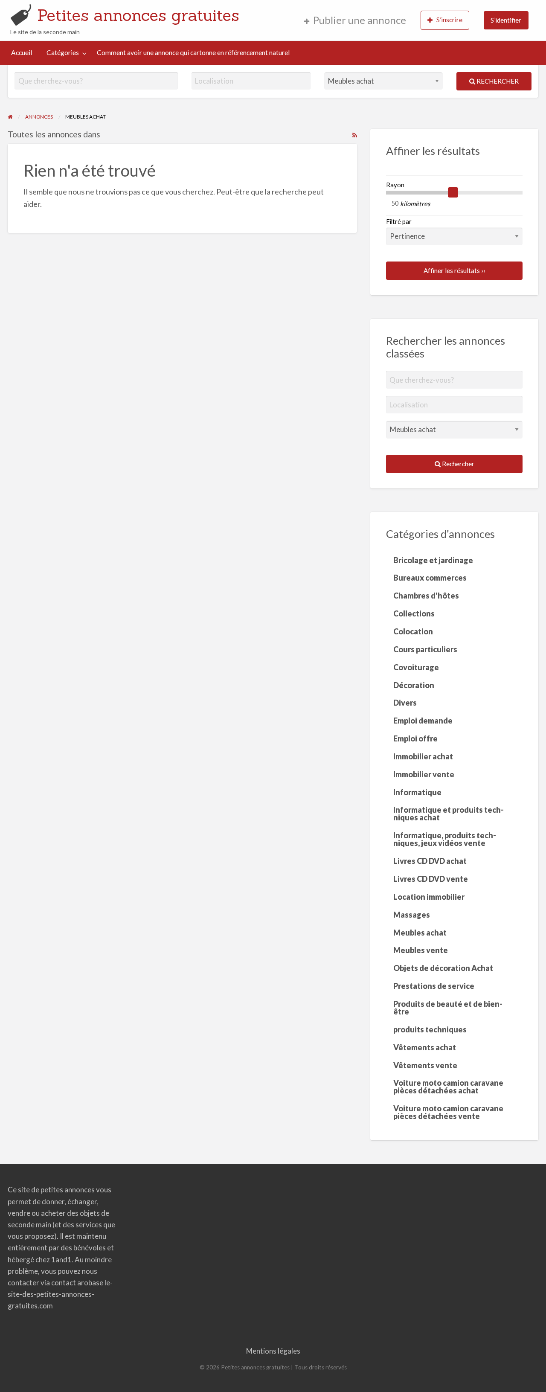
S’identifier (506, 20)
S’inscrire (449, 19)
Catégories (62, 52)
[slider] (453, 192)
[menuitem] (355, 20)
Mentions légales (273, 1350)
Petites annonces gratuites (138, 15)
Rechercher (497, 81)
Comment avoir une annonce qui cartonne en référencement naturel (193, 52)
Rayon (395, 185)
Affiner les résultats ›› (454, 270)
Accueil (21, 52)
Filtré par (399, 221)
